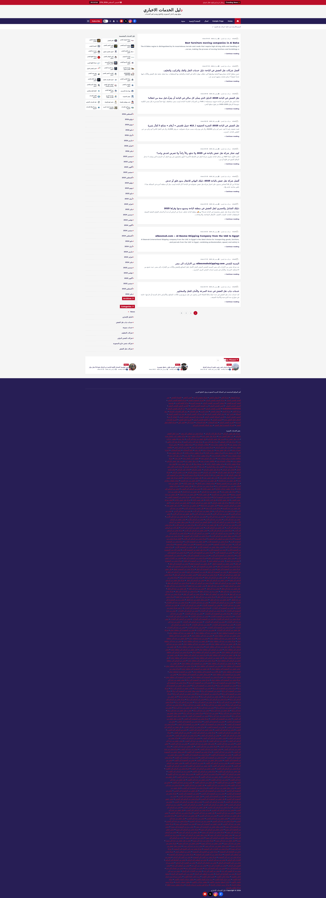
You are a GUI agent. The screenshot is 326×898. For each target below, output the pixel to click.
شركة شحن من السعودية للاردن (218, 541)
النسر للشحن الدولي (217, 406)
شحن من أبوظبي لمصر (216, 561)
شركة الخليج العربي (182, 403)
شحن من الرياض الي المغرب (191, 489)
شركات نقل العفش (226, 38)
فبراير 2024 (128, 257)
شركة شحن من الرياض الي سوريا (213, 832)
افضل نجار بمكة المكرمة (215, 467)
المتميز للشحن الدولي (233, 417)
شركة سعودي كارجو (200, 397)
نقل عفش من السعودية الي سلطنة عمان (196, 669)
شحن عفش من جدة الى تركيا (215, 705)
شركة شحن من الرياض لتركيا (189, 697)
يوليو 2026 (129, 119)
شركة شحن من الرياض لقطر (208, 575)
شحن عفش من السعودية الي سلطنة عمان (225, 669)
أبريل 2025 (129, 199)
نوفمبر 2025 (128, 162)
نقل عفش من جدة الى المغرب (183, 746)
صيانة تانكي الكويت (223, 877)
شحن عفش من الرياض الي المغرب (201, 730)
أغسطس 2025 (127, 178)
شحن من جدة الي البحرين (225, 813)
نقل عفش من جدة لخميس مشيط (228, 483)
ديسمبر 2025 (128, 156)
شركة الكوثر (236, 411)
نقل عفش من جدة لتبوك (208, 481)
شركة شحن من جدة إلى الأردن (177, 517)
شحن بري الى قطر (213, 589)
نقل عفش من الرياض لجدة (180, 503)
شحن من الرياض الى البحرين (214, 802)
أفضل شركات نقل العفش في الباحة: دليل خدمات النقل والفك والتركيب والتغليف (201, 70)
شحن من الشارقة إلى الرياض (175, 860)
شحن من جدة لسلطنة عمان (198, 638)
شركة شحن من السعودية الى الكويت (199, 752)
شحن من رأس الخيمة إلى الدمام (182, 874)
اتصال (206, 21)
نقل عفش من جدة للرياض (193, 478)
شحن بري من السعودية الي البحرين (213, 793)
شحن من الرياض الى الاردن (199, 533)
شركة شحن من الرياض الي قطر (202, 583)
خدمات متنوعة (128, 328)
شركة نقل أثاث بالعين (174, 442)
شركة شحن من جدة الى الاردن (224, 511)
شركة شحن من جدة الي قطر (176, 586)
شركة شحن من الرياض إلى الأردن (220, 530)
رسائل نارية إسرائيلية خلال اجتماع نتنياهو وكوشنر (115, 367)
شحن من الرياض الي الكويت (193, 763)
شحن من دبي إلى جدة (198, 865)
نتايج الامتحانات (213, 422)
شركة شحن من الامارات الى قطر (186, 591)
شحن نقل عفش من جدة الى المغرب (202, 744)
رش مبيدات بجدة (208, 450)
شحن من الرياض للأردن (195, 519)
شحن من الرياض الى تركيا (195, 699)
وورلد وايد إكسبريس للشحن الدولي (191, 417)
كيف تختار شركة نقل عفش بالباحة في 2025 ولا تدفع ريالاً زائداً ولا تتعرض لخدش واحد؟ (198, 153)
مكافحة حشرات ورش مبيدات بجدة (229, 458)
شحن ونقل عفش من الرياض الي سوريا (194, 835)
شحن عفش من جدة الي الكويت (198, 780)
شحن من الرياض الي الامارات (188, 611)
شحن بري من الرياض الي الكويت (216, 763)
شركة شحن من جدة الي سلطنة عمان (222, 641)
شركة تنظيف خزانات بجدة (201, 456)
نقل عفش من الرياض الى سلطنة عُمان (222, 655)
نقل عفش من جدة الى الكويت (210, 777)
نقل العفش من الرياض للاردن (200, 522)
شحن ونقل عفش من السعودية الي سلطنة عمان (194, 674)
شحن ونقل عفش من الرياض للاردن (223, 536)
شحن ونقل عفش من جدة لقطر (197, 600)
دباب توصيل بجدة (235, 445)
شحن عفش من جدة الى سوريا (211, 843)
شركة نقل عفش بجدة (209, 436)
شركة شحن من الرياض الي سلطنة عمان (193, 655)
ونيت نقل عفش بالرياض (216, 439)
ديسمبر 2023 (128, 268)
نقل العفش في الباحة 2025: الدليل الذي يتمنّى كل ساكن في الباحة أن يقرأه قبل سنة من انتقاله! (193, 98)
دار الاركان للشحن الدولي (176, 409)
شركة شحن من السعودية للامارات (221, 616)
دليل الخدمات (193, 411)
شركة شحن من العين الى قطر (193, 594)
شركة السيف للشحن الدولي (215, 400)
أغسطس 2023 (127, 289)
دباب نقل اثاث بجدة (175, 456)
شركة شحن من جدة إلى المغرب (206, 746)
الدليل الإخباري (128, 317)
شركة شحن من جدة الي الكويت (217, 785)
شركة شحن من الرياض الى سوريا (187, 829)
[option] (214, 367)
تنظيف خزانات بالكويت (199, 882)
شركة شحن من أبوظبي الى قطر (217, 594)
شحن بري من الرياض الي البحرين (222, 810)
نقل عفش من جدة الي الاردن (196, 439)
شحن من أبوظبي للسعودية (185, 544)
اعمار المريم (204, 411)
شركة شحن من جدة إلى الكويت (188, 777)
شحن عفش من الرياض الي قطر (185, 575)
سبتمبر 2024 (128, 230)
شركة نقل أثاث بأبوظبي (228, 442)
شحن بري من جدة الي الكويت (182, 782)
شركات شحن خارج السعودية (123, 343)
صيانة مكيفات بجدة (234, 456)
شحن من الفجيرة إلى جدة (194, 868)
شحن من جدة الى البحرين (208, 816)
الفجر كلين (181, 422)
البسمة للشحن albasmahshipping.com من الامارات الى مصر (207, 263)
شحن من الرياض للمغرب (181, 733)
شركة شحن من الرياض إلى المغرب (204, 733)
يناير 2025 (129, 209)
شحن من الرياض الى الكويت (222, 766)
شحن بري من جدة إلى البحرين (200, 821)
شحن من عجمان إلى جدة (174, 868)
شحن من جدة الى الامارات (199, 602)
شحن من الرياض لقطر (232, 586)
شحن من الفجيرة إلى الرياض (186, 863)
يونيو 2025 (129, 188)
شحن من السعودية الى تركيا (224, 486)
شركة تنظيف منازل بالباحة (214, 453)
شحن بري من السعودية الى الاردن (197, 555)
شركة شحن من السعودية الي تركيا (198, 680)
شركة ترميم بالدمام (190, 475)
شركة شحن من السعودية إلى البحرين (212, 791)
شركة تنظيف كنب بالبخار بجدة (175, 436)
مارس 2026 (128, 140)
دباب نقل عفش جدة (233, 439)
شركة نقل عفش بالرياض (231, 433)
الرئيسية (238, 27)
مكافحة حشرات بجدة (207, 461)
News (132, 312)
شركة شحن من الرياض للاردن (185, 525)
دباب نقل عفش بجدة (223, 450)
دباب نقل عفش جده (192, 461)
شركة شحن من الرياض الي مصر (202, 447)
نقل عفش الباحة (197, 500)
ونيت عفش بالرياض (178, 472)
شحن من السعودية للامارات (211, 605)
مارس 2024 (128, 252)
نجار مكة (202, 467)
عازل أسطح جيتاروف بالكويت (219, 882)
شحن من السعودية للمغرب (216, 727)
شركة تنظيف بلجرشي (233, 888)
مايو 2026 (129, 130)
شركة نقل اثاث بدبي (211, 442)
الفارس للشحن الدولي (213, 409)
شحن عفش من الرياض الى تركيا (181, 688)
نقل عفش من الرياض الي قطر (229, 575)
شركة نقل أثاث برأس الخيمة (193, 442)
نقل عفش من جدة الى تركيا (194, 705)
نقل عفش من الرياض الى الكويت (199, 766)
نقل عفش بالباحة (189, 483)
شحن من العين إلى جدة (211, 871)
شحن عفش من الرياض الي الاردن (192, 528)
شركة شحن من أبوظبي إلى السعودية (220, 539)
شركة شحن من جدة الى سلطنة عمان (222, 638)
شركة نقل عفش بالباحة (183, 500)
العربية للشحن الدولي (226, 422)
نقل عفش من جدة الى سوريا (225, 841)
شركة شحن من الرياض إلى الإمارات (228, 619)
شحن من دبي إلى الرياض (216, 860)
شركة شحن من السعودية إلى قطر (191, 577)
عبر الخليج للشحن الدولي (202, 420)
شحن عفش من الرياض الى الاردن (195, 530)
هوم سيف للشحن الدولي (195, 409)
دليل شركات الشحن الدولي (196, 414)
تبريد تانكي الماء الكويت (192, 877)
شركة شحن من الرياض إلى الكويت (228, 769)
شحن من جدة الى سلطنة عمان (202, 636)
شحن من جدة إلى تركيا (201, 710)
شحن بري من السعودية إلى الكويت (186, 757)
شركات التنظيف (127, 333)
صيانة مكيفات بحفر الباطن (206, 483)
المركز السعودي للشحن (196, 400)
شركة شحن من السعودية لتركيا (223, 497)
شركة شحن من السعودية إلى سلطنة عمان (180, 666)
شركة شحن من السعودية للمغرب (178, 497)
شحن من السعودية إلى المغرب (187, 724)
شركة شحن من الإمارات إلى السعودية (196, 536)
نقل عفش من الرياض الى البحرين (214, 805)
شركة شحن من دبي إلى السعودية (229, 857)
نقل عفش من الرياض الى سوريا (189, 832)
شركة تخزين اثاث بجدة (213, 508)
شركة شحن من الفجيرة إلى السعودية (205, 852)
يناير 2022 (129, 294)
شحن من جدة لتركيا (211, 713)
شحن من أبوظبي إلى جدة (180, 865)
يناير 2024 (129, 262)
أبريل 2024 (129, 246)
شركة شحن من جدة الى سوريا (203, 841)
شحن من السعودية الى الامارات (203, 619)
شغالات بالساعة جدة (202, 445)
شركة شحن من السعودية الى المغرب (196, 719)
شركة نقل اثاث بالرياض (213, 433)
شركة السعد (226, 411)
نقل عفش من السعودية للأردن (185, 547)
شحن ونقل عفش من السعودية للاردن (210, 547)
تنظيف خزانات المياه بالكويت (184, 879)
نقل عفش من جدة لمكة (209, 505)
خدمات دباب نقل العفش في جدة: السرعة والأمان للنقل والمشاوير (208, 291)
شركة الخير (225, 397)
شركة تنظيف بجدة (194, 436)
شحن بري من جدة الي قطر (209, 591)
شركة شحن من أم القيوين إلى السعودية (208, 854)
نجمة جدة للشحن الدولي (176, 414)
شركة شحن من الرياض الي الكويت (177, 769)
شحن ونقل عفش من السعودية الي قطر (221, 558)
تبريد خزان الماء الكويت (223, 879)
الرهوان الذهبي (214, 397)
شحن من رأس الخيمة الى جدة (215, 868)
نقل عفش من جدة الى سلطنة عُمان (218, 647)
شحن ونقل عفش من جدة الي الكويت (221, 788)
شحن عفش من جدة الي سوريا (188, 843)
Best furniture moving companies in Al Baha (212, 42)
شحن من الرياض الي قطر (176, 572)
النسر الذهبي (187, 397)
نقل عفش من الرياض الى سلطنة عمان (184, 649)
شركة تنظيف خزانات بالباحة (193, 453)
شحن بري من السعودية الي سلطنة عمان (226, 674)
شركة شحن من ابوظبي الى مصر (192, 433)
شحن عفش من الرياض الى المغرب (214, 738)
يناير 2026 (129, 151)
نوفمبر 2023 (128, 273)
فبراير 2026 (128, 146)
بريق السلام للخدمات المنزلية (203, 425)
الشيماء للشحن (176, 397)
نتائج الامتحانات (201, 422)
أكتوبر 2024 (128, 225)
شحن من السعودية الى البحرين (214, 796)
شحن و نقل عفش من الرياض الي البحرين (188, 802)
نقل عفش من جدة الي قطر (230, 589)
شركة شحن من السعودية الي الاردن (201, 553)
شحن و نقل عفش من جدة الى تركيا (179, 710)
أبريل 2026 (129, 135)
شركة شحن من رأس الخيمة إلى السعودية (187, 849)
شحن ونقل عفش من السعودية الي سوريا (209, 827)
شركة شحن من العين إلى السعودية (204, 857)
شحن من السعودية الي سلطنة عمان (193, 663)
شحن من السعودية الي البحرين (188, 793)
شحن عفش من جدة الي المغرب (210, 749)
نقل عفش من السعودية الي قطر (204, 566)
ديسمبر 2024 (128, 215)
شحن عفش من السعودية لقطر (222, 564)
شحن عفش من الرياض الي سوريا (220, 835)
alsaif (234, 38)
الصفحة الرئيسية (194, 21)
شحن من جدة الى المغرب (217, 741)
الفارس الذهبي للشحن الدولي (178, 406)
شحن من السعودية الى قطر (178, 564)
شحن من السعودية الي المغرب (197, 716)
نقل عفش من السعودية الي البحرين (186, 791)
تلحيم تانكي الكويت (208, 877)
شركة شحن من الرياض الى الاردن (223, 522)
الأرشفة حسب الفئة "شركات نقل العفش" (225, 27)
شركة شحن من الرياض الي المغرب (186, 735)
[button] (224, 360)
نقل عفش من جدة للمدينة (189, 481)
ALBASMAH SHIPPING (232, 409)
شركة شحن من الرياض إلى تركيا (205, 702)
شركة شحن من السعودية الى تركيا (203, 685)
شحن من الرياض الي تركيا (227, 702)
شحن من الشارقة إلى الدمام (225, 874)
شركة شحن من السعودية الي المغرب (189, 721)
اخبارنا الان (190, 422)
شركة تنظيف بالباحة (186, 445)
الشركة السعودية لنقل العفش (224, 425)
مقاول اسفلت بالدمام (182, 882)
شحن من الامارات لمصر (173, 558)
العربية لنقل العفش (185, 420)
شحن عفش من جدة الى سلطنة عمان (227, 636)
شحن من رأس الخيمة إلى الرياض (229, 863)
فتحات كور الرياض (228, 469)
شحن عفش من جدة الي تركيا (226, 708)
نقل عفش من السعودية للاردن (195, 541)
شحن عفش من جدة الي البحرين (217, 818)
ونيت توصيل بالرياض (194, 472)
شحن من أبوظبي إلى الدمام (204, 874)
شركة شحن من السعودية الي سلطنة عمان (225, 680)
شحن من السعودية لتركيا (202, 688)
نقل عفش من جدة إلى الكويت (204, 782)
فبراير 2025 (128, 204)
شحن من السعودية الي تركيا (226, 685)
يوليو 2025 (129, 183)
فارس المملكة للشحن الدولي (214, 417)
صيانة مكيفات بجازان (172, 481)
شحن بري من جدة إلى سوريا (193, 846)
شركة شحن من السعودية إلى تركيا (208, 694)
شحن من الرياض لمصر (182, 447)
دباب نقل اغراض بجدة (208, 458)
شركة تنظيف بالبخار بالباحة (215, 464)
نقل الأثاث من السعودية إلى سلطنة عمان (207, 672)
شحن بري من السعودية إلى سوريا (182, 827)
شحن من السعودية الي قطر (205, 569)
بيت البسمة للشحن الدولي (199, 406)
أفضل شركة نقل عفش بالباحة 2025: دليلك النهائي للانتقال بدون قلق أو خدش (202, 180)
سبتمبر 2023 (128, 283)
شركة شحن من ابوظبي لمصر (201, 497)
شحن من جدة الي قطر (215, 586)
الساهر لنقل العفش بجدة (232, 420)
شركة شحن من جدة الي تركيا (193, 713)
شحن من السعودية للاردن (217, 550)
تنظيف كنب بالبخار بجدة (191, 458)
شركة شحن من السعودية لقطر (184, 569)
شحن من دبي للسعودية (203, 544)
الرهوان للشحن (215, 411)
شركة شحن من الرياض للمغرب (194, 727)
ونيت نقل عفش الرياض (223, 447)
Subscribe (96, 21)
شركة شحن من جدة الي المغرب (195, 741)
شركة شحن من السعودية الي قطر (194, 558)
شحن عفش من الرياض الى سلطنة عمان (206, 652)
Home (230, 21)
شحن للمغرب (235, 500)
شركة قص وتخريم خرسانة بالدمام (197, 885)
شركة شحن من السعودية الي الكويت (196, 755)
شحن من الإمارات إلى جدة (217, 865)
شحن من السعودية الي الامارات (223, 608)
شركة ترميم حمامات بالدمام (220, 885)
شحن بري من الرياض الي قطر (225, 583)
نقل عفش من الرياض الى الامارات (228, 630)
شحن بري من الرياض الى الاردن (221, 533)
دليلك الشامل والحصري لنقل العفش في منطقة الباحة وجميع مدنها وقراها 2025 (201, 208)
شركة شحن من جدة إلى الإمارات (177, 602)
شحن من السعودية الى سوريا (185, 824)
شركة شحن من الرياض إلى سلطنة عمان (201, 661)
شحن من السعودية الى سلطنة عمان (182, 630)
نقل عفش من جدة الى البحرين (204, 813)
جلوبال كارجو (172, 417)
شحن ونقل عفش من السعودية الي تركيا (185, 691)
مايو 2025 (129, 193)
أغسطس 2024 (127, 236)
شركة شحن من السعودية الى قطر (228, 569)
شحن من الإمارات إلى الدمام (192, 871)
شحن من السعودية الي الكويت (184, 760)
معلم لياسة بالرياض (190, 467)
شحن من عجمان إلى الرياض (206, 863)
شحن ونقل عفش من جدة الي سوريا (216, 846)
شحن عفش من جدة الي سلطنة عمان (196, 644)
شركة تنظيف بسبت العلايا (175, 885)
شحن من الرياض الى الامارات (190, 605)
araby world (225, 369)
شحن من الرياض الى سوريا (194, 838)
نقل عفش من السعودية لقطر (200, 564)
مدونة (183, 21)
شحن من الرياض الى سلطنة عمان (210, 649)
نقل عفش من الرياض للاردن (214, 528)
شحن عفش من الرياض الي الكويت (203, 769)
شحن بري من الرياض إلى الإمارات (222, 602)
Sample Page (218, 21)
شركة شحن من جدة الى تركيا (203, 486)
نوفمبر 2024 (128, 220)
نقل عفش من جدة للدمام (227, 481)
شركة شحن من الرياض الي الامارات (212, 611)
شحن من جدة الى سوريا (232, 843)
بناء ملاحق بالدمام (205, 475)
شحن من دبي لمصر (233, 561)
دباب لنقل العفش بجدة (226, 436)
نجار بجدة (181, 439)
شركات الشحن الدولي (125, 338)
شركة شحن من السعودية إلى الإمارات (197, 608)
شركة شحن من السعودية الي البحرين (194, 788)
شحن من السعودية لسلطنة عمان (180, 672)
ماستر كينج (230, 414)
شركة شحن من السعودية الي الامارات (220, 627)
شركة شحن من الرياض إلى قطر (178, 583)
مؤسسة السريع (196, 403)
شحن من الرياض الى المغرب (224, 730)
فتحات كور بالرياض (183, 469)
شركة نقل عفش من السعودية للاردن (194, 550)
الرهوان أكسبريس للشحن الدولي (214, 403)
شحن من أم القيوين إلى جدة (231, 871)
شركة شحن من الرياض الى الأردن (194, 539)
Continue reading (232, 53)
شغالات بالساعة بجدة (219, 456)
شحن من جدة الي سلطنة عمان (206, 633)
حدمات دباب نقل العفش (124, 322)
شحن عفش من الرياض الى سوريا (211, 829)
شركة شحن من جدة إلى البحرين (181, 813)
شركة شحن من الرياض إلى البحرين (187, 799)
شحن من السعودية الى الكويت (221, 755)
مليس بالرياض (196, 469)
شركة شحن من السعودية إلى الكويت (212, 757)
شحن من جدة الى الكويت (231, 777)
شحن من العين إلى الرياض (182, 857)
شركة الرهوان (235, 397)
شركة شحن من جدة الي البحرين (223, 821)
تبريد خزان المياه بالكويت (204, 879)
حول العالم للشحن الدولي (215, 414)
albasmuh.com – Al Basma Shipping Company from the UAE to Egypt (197, 235)
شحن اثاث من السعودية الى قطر (195, 561)
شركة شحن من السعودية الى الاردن (223, 555)
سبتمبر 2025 (128, 172)
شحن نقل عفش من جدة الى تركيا (185, 708)
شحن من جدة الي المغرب (189, 749)
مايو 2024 (129, 241)
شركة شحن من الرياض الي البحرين (219, 807)
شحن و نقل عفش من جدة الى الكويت (209, 760)
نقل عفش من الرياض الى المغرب (228, 733)
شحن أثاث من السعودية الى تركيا (199, 683)
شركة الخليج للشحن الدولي (177, 400)
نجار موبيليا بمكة (199, 464)
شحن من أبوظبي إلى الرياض (197, 860)
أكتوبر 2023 (128, 278)
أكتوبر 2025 (128, 167)
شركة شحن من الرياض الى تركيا (217, 699)
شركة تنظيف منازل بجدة (219, 445)
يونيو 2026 (129, 125)
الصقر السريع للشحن (234, 403)
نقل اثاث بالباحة (210, 500)
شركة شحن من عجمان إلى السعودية (181, 854)
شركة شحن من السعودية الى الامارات (218, 613)
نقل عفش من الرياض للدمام (200, 503)
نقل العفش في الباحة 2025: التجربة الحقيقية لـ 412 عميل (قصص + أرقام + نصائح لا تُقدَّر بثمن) (193, 125)
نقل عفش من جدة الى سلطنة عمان (181, 633)
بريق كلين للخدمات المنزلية (178, 411)
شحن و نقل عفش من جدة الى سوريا (178, 841)
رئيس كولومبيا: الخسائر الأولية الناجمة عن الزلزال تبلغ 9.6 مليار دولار (212, 367)
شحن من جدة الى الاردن (182, 511)
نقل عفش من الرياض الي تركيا (211, 697)
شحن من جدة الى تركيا (206, 708)
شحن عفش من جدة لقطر (197, 586)
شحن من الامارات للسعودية (222, 544)
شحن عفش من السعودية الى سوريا (209, 824)
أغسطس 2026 (127, 114)
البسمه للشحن (217, 420)
